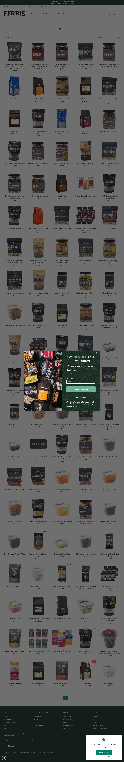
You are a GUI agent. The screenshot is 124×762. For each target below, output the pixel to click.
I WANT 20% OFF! (81, 389)
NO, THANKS (81, 397)
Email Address (72, 370)
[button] (4, 758)
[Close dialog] (97, 353)
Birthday (69, 378)
